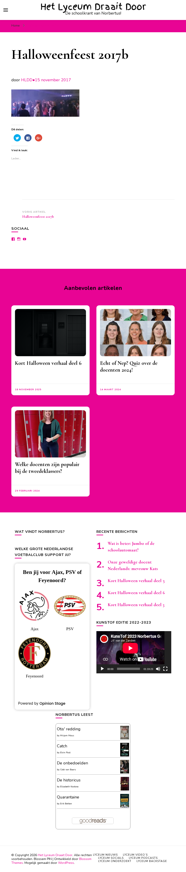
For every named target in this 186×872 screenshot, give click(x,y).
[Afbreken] (158, 669)
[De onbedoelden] (124, 772)
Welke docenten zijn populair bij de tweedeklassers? (47, 467)
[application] (133, 652)
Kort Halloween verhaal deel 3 (136, 580)
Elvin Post (65, 752)
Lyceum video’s (135, 855)
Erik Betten (66, 803)
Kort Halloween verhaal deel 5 (136, 605)
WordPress (66, 863)
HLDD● (28, 80)
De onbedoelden (72, 763)
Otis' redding (69, 729)
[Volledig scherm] (165, 669)
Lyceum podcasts (143, 858)
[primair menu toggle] (5, 10)
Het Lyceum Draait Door (93, 6)
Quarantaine (68, 797)
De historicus (69, 780)
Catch (62, 746)
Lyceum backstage (152, 861)
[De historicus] (124, 789)
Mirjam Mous (67, 735)
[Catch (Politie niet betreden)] (124, 755)
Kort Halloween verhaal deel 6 (48, 363)
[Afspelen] (102, 669)
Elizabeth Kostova (69, 786)
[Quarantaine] (124, 806)
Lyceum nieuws (105, 855)
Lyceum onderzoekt (114, 861)
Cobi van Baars (68, 769)
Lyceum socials (111, 858)
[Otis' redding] (124, 738)
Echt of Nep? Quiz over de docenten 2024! (128, 366)
